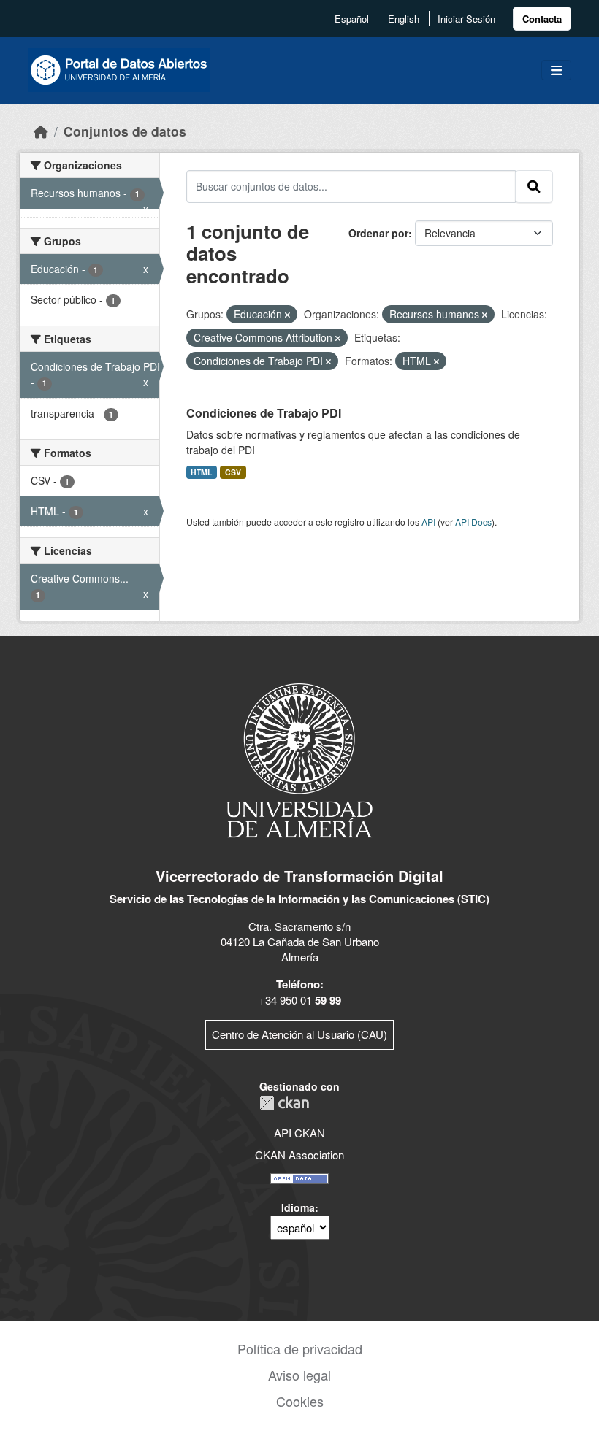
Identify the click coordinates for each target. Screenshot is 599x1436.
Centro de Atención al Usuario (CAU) (299, 1034)
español (352, 19)
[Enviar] (534, 186)
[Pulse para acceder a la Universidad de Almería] (299, 759)
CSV (233, 471)
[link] (542, 19)
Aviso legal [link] (299, 1374)
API (428, 521)
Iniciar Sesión (466, 19)
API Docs (473, 521)
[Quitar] (287, 314)
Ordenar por (378, 233)
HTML (201, 471)
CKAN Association (299, 1154)
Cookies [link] (300, 1400)
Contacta (542, 19)
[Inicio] (41, 131)
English (403, 19)
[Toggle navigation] (556, 70)
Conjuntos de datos (125, 131)
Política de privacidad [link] (299, 1348)
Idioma (298, 1207)
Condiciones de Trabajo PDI (263, 412)
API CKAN (299, 1132)
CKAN (284, 1102)
